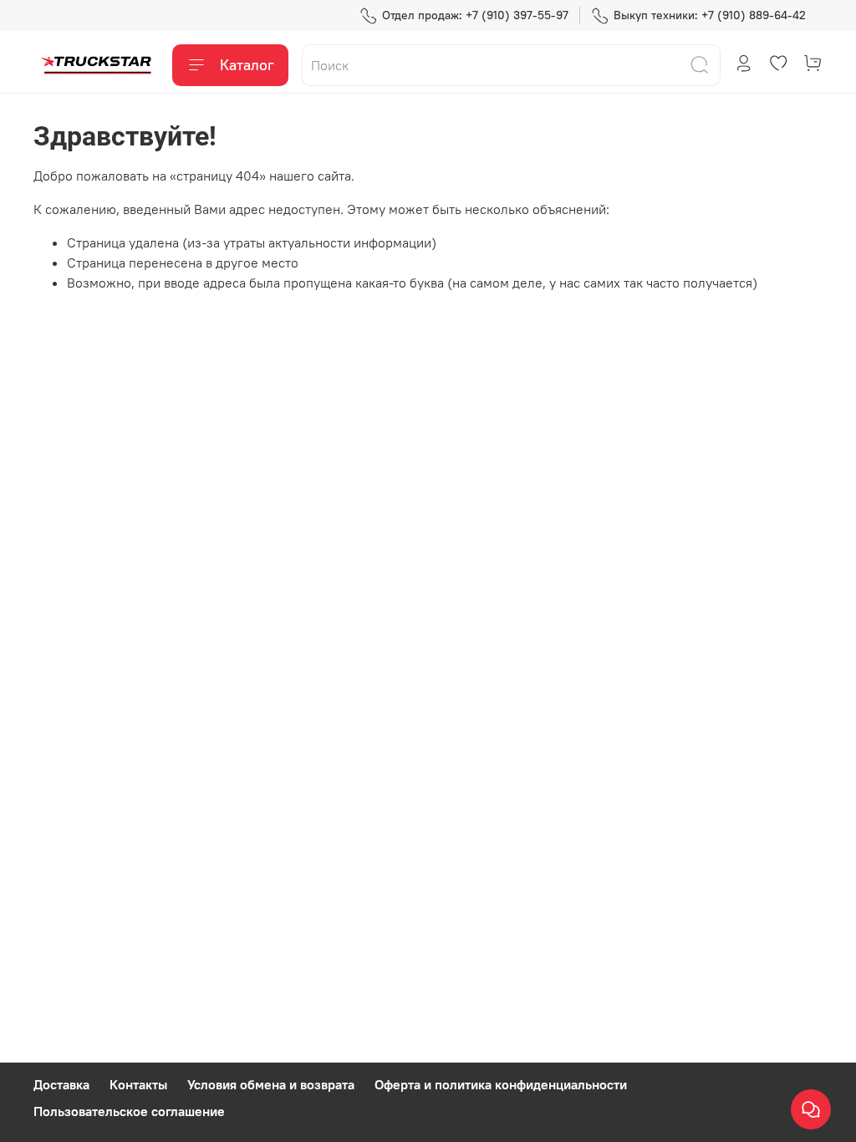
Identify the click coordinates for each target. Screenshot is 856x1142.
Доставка (61, 1084)
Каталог (247, 64)
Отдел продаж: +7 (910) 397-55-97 (475, 15)
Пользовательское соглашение (129, 1111)
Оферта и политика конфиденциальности (500, 1084)
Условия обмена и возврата (270, 1084)
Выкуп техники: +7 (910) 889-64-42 (710, 15)
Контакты (138, 1084)
